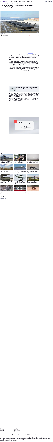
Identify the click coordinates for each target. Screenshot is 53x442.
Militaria (23, 1)
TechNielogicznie (2, 430)
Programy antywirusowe (16, 428)
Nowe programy (15, 431)
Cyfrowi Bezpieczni (2, 429)
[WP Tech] (5, 1)
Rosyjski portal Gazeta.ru (34, 68)
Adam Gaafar (4, 34)
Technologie (10, 1)
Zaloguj (49, 1)
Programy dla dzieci (15, 429)
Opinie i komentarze (29, 1)
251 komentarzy (32, 35)
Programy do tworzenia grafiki (16, 430)
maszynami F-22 (12, 64)
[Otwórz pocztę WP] (43, 1)
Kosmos (15, 1)
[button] (46, 1)
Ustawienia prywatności (38, 434)
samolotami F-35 (20, 63)
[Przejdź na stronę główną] (4, 1)
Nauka (19, 1)
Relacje (40, 428)
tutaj (15, 440)
